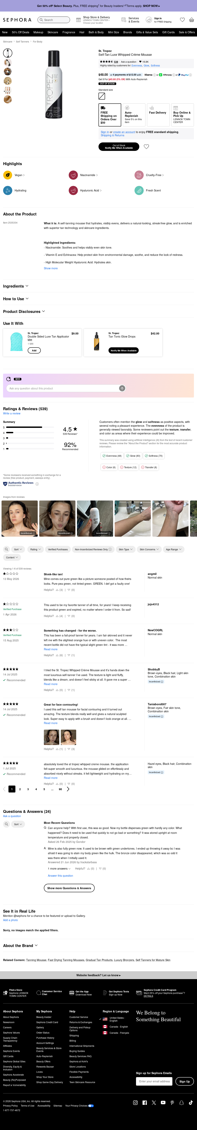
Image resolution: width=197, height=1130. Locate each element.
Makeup (38, 32)
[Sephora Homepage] (17, 20)
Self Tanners (22, 41)
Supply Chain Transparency (10, 1039)
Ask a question (128, 61)
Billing (72, 1040)
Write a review (11, 413)
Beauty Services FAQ (80, 1056)
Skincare (53, 32)
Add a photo (10, 920)
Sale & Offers (187, 32)
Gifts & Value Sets (147, 32)
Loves (39, 1071)
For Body (37, 41)
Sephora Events (11, 1051)
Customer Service (78, 1017)
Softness (155, 65)
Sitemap (57, 1105)
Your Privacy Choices (76, 1105)
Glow (146, 65)
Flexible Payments (79, 1071)
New (5, 32)
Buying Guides (77, 1051)
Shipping (74, 1035)
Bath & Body (96, 32)
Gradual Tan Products (99, 960)
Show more (51, 268)
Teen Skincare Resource (82, 1082)
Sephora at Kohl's (78, 1061)
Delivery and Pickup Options (79, 1029)
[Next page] (68, 789)
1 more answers (58, 868)
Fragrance (69, 32)
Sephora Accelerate (13, 1074)
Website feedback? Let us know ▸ (98, 975)
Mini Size (113, 32)
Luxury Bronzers (124, 960)
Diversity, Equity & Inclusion (12, 1068)
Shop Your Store (44, 1076)
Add (34, 350)
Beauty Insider (43, 1017)
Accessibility (75, 1076)
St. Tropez (105, 51)
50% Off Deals (20, 32)
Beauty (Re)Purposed (14, 1079)
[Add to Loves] (146, 147)
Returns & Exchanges (80, 1022)
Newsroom (8, 1022)
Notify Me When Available (119, 147)
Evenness (137, 65)
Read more (51, 649)
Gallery (40, 1027)
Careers (7, 1027)
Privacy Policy (10, 1105)
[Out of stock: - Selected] (102, 96)
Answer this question (60, 875)
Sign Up (184, 1081)
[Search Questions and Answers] (6, 824)
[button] (154, 75)
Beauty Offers (43, 1061)
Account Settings (45, 1042)
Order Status (42, 1032)
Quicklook (12, 342)
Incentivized (26, 533)
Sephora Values (11, 1032)
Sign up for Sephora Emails (154, 1073)
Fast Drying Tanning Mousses (66, 960)
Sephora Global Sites (14, 1061)
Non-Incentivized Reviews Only (91, 549)
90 (60, 789)
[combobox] (54, 20)
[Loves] (182, 20)
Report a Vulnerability (14, 1085)
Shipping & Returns (112, 135)
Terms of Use (27, 1105)
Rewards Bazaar (45, 1066)
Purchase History (45, 1037)
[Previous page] (4, 789)
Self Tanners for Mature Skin (153, 960)
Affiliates (7, 1045)
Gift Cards (168, 32)
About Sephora (11, 1017)
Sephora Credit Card (47, 1022)
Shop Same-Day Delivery (49, 1082)
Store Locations (77, 1066)
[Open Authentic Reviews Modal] (37, 484)
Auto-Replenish (44, 1056)
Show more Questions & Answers (69, 888)
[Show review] (133, 519)
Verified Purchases (58, 549)
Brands (127, 32)
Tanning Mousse (36, 960)
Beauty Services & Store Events (49, 1049)
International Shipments (81, 1045)
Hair (81, 32)
